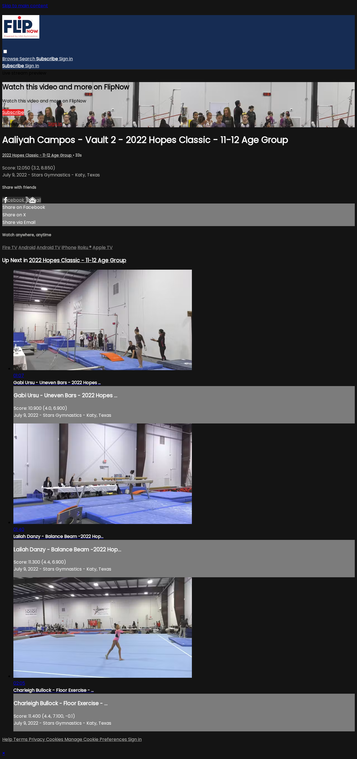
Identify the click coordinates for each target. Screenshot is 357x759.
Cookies (55, 739)
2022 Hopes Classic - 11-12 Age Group (37, 155)
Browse (11, 59)
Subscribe (13, 112)
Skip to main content (25, 6)
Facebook (13, 200)
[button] (5, 51)
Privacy (37, 739)
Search (28, 59)
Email (35, 200)
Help (7, 739)
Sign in (66, 59)
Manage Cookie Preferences (96, 739)
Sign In (32, 66)
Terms (21, 739)
